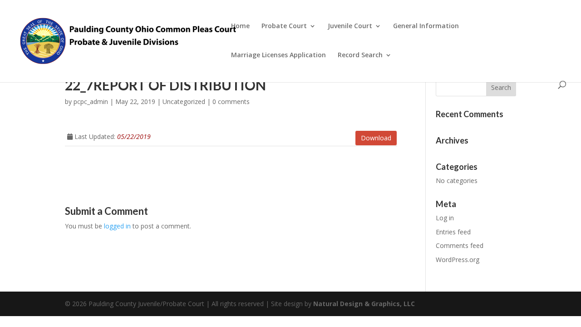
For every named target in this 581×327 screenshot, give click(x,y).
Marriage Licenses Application (278, 55)
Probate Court (284, 26)
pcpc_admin (91, 101)
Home (240, 26)
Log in (445, 217)
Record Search (360, 55)
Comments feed (459, 245)
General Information (426, 26)
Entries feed (453, 232)
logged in (117, 226)
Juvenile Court (350, 26)
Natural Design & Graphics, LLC (364, 303)
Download (376, 138)
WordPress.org (457, 259)
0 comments (231, 101)
